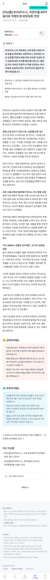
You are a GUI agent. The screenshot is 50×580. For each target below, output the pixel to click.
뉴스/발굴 (35, 578)
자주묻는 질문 (8, 523)
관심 (45, 578)
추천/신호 (25, 578)
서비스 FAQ (29, 569)
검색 (15, 578)
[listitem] (25, 33)
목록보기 (25, 487)
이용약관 (5, 569)
